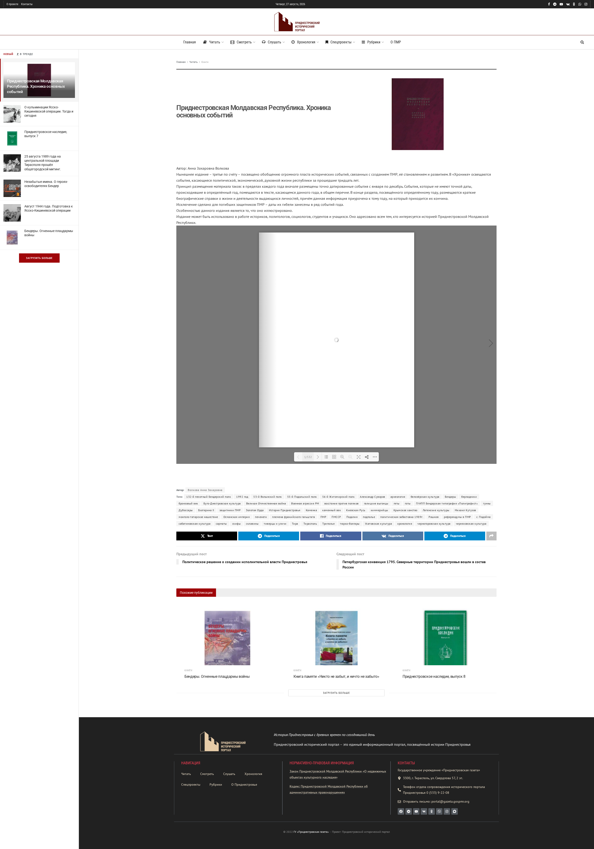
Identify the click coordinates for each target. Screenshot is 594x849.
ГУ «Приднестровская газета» (311, 831)
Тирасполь (310, 523)
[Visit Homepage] (297, 21)
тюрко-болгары (350, 523)
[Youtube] (416, 811)
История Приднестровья (284, 510)
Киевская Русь (355, 510)
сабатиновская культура (194, 523)
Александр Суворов (372, 496)
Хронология (306, 42)
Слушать (274, 42)
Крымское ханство (405, 510)
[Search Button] (582, 42)
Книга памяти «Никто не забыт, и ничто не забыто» (336, 676)
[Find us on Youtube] (561, 4)
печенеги (261, 517)
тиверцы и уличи (275, 523)
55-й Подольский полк (302, 496)
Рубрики (373, 42)
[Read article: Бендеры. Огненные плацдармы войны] (227, 640)
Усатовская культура (378, 523)
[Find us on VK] (568, 4)
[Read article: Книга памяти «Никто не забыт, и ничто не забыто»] (336, 640)
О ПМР (396, 42)
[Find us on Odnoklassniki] (574, 4)
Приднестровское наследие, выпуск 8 (434, 676)
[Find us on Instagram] (585, 4)
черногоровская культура (434, 523)
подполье (369, 517)
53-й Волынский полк (267, 496)
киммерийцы (379, 510)
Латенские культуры (436, 510)
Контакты (26, 4)
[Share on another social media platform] (491, 536)
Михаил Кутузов (465, 510)
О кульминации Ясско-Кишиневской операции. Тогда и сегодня (48, 111)
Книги (205, 62)
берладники (469, 496)
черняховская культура (471, 523)
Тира (295, 523)
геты (397, 503)
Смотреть (244, 42)
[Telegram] (408, 811)
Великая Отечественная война (266, 503)
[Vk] (424, 811)
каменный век (331, 510)
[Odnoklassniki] (431, 811)
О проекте (12, 4)
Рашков (434, 517)
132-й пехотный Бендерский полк (208, 496)
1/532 (308, 457)
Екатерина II (206, 510)
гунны (487, 503)
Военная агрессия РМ (305, 503)
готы (408, 503)
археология (398, 496)
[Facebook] (401, 811)
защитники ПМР (230, 510)
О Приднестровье (244, 784)
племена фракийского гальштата (293, 517)
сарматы (221, 523)
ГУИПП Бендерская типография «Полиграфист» (447, 503)
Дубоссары (186, 510)
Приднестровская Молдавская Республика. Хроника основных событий (36, 86)
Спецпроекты (341, 42)
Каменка (311, 510)
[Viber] (439, 811)
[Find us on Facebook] (549, 4)
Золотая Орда (255, 510)
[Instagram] (447, 811)
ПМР (323, 517)
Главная (189, 42)
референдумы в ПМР (457, 517)
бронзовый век (188, 503)
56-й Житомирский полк (338, 496)
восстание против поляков (341, 503)
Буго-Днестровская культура (222, 503)
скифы (236, 523)
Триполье (328, 523)
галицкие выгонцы (376, 503)
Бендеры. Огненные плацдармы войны (216, 676)
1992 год (242, 496)
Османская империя (236, 517)
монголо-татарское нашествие (198, 517)
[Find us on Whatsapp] (579, 4)
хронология (404, 523)
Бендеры (450, 496)
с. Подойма (483, 517)
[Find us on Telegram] (554, 4)
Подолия (352, 517)
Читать (214, 42)
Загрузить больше (39, 258)
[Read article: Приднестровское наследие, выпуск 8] (445, 640)
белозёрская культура (425, 496)
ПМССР (336, 517)
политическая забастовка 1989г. (401, 517)
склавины (252, 523)
